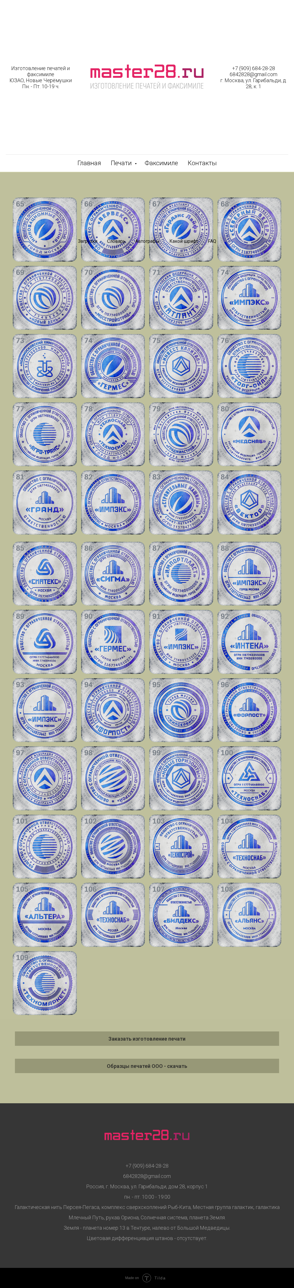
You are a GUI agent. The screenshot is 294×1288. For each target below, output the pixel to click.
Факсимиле (161, 163)
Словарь (116, 241)
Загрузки (87, 241)
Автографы (147, 241)
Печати (122, 163)
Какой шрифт (183, 241)
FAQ (212, 241)
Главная (89, 163)
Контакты (202, 163)
